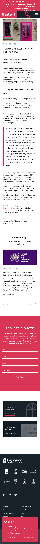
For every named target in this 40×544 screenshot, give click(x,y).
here (5, 208)
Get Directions (9, 414)
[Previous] (31, 304)
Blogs (22, 516)
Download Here (9, 433)
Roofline (6, 516)
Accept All (11, 538)
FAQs (22, 513)
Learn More (25, 510)
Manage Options (28, 538)
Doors (5, 510)
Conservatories (8, 513)
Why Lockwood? (26, 506)
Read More (7, 294)
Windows (6, 506)
